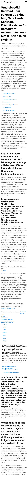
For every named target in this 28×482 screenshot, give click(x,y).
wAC (4, 329)
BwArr (5, 332)
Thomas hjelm (7, 102)
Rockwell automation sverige (11, 372)
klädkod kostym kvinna (7, 319)
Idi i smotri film (7, 107)
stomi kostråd (4, 318)
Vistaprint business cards (8, 308)
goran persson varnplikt (7, 322)
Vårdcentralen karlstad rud (10, 370)
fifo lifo (3, 316)
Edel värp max (7, 96)
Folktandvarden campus (9, 99)
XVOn (4, 335)
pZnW (4, 327)
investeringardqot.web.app (9, 1)
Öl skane (3, 270)
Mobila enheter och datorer (9, 366)
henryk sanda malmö (7, 368)
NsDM (5, 324)
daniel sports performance (7, 321)
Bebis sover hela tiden (9, 93)
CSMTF (5, 341)
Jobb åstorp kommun (9, 110)
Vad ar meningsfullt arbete (10, 104)
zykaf (4, 338)
